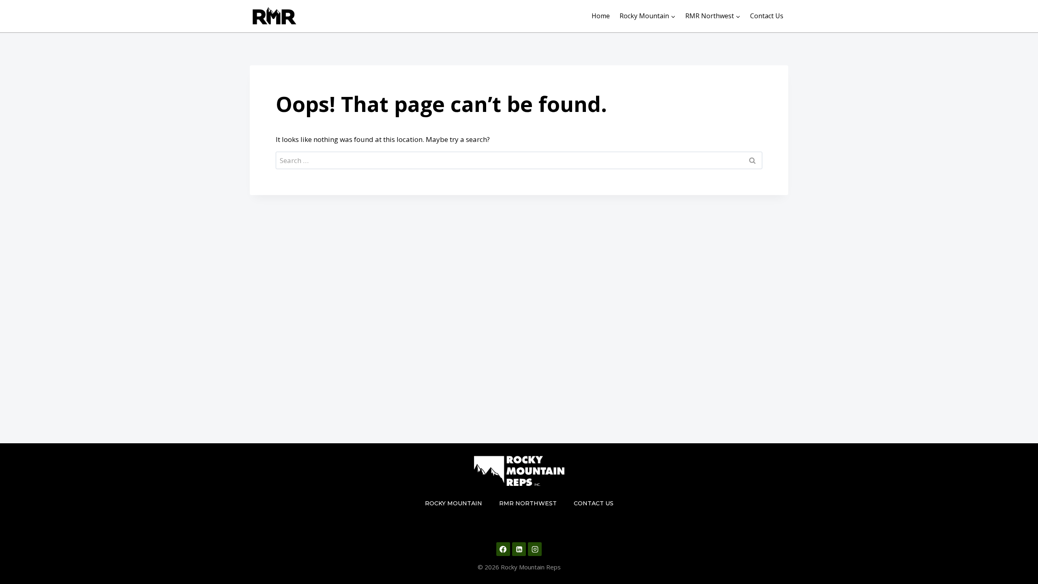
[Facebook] (503, 549)
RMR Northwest (528, 503)
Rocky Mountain (453, 503)
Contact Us (766, 15)
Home (601, 15)
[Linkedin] (519, 549)
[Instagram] (535, 549)
